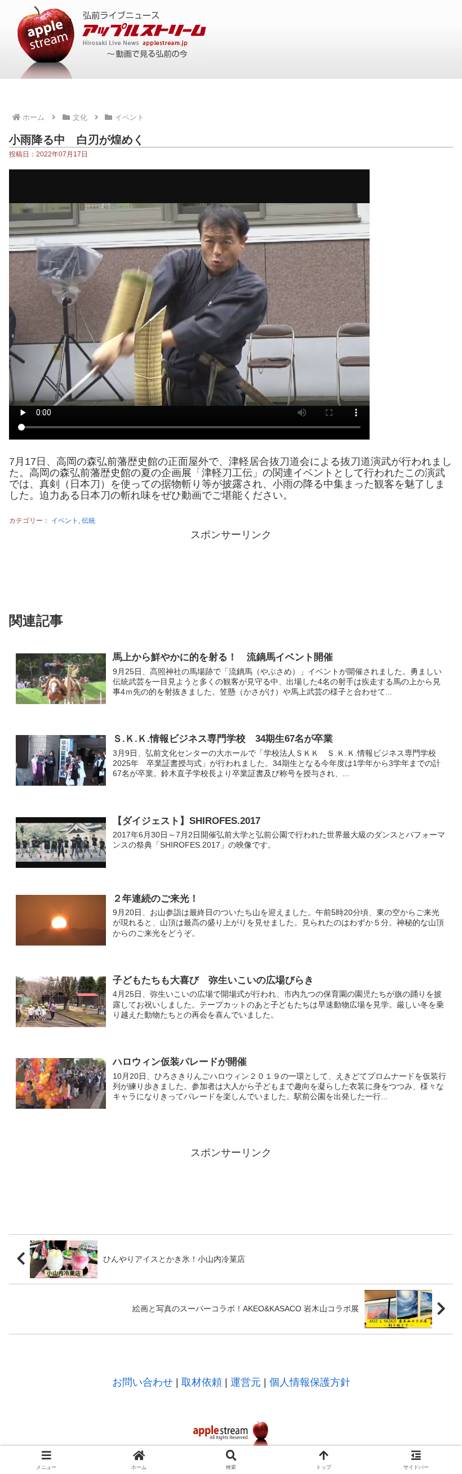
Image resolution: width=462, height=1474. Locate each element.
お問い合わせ (142, 1382)
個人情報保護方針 (309, 1382)
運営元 (245, 1382)
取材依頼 (201, 1382)
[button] (427, 1317)
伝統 (88, 521)
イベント (64, 521)
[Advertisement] (231, 569)
